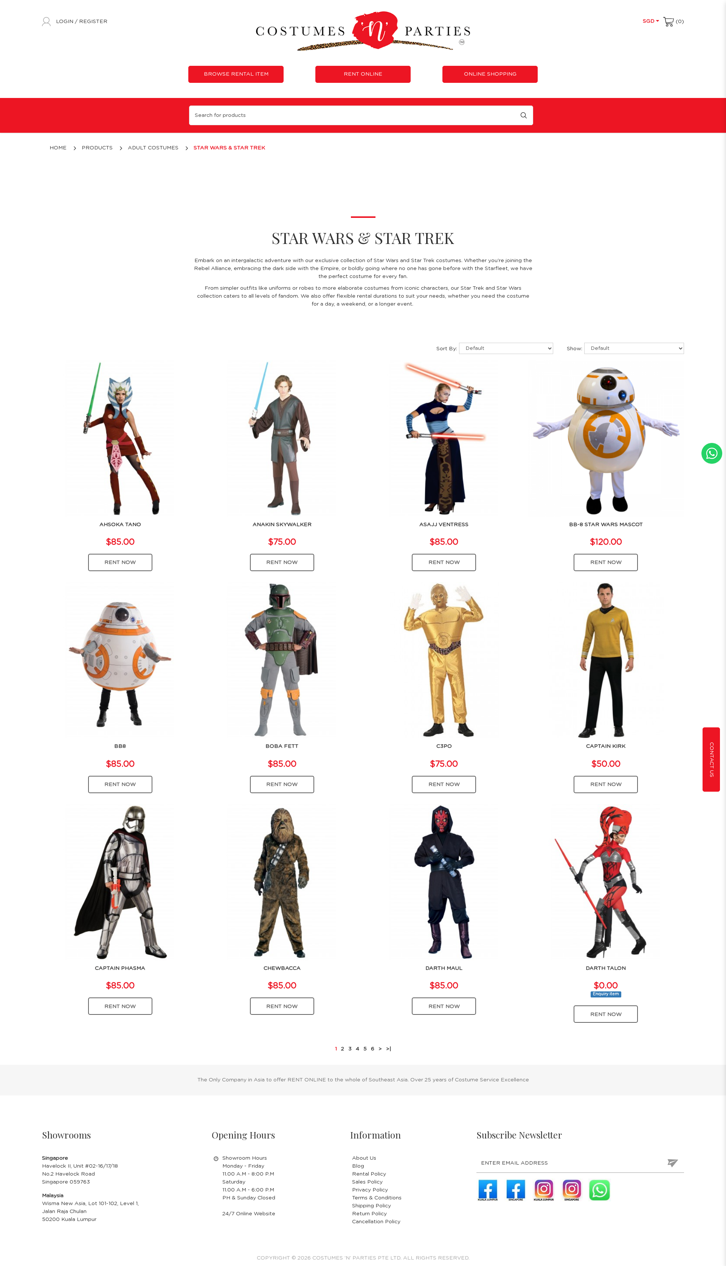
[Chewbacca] (282, 882)
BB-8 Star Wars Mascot (606, 524)
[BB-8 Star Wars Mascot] (606, 438)
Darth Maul (443, 968)
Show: (574, 348)
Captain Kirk (605, 746)
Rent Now (120, 562)
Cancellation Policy (376, 1221)
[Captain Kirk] (606, 660)
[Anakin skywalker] (282, 438)
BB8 (120, 746)
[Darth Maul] (444, 882)
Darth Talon (606, 968)
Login (65, 21)
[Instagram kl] (543, 1190)
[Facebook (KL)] (487, 1190)
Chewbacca (282, 968)
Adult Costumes (153, 148)
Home (58, 148)
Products (97, 148)
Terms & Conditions (377, 1198)
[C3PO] (444, 660)
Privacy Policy (370, 1190)
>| (388, 1049)
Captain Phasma (120, 968)
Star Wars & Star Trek (229, 148)
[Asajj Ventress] (444, 438)
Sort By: (446, 348)
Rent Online (363, 74)
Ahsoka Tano (120, 524)
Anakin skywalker (282, 524)
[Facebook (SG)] (515, 1190)
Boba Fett (281, 746)
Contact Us (711, 759)
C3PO (444, 746)
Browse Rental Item (236, 74)
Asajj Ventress (443, 524)
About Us (364, 1158)
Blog (358, 1166)
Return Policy (369, 1213)
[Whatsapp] (599, 1190)
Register (93, 21)
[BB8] (120, 660)
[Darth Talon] (606, 882)
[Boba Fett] (282, 660)
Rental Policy (369, 1174)
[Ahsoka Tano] (120, 438)
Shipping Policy (371, 1206)
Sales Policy (367, 1182)
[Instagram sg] (571, 1190)
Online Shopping (490, 74)
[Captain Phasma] (120, 882)
